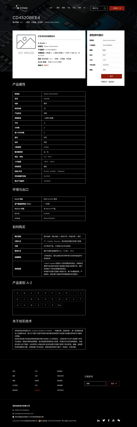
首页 (14, 371)
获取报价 (115, 8)
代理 (79, 8)
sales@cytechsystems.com (24, 413)
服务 (58, 8)
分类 (36, 376)
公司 (51, 8)
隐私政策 (59, 380)
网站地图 (59, 385)
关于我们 (15, 385)
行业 (74, 8)
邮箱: (91, 70)
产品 (68, 8)
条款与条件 (60, 376)
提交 (111, 76)
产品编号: (93, 45)
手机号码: (93, 65)
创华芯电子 (60, 390)
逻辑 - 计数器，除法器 (34, 22)
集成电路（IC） (18, 22)
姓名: (91, 55)
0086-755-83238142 (22, 410)
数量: (91, 50)
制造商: (92, 40)
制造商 (37, 380)
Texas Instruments (52, 22)
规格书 (46, 65)
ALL (59, 305)
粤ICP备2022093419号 (69, 420)
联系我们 (111, 81)
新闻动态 (15, 390)
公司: (91, 60)
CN (84, 8)
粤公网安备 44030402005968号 (51, 420)
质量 (63, 8)
